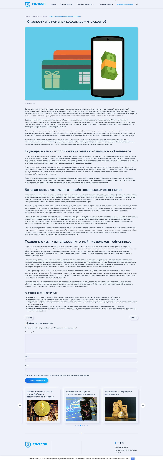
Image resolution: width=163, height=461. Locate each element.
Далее (133, 318)
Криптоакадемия (67, 4)
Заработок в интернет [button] (84, 4)
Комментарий (29, 332)
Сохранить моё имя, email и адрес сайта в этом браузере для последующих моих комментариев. (58, 375)
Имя (26, 356)
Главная (53, 4)
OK (133, 458)
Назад (30, 318)
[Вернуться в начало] (35, 4)
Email (27, 366)
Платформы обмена (106, 4)
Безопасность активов (125, 4)
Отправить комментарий (36, 380)
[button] (137, 4)
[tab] (75, 425)
